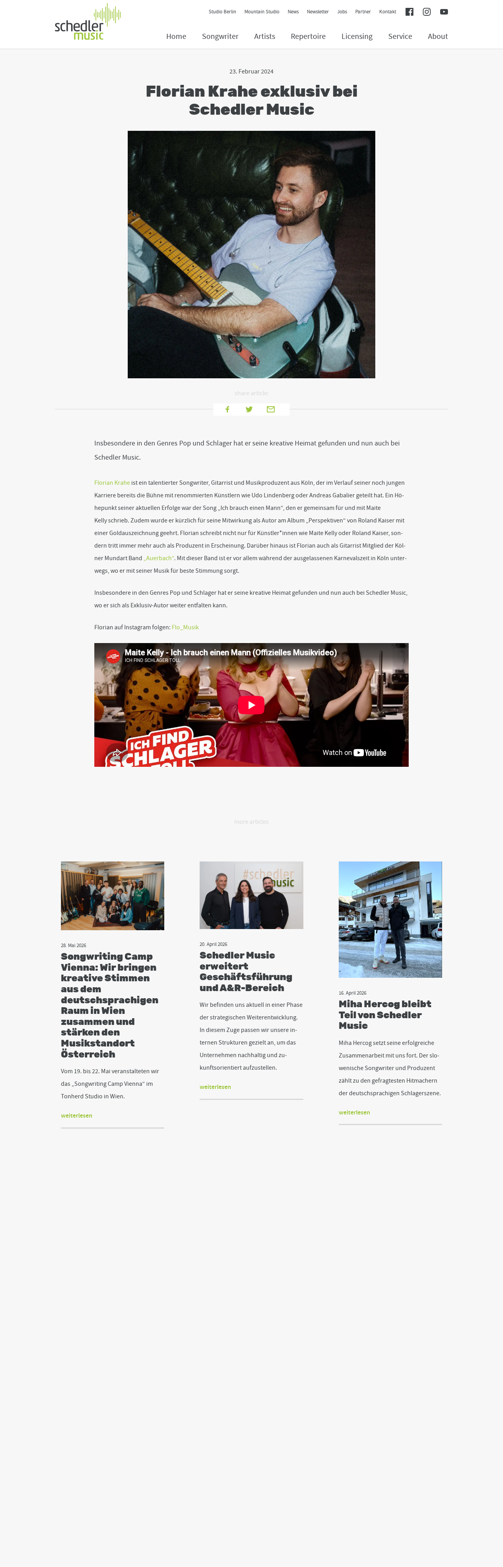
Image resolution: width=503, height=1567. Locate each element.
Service (400, 36)
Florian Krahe (112, 483)
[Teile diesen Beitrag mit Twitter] (251, 408)
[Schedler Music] (88, 22)
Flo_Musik (185, 627)
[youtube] (444, 13)
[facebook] (409, 13)
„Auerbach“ (158, 558)
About (438, 36)
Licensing (357, 36)
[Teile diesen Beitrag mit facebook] (230, 408)
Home (176, 36)
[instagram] (427, 13)
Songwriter (220, 36)
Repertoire (308, 36)
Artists (264, 36)
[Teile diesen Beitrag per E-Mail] (273, 408)
